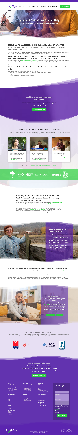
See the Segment (63, 157)
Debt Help (21, 6)
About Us (43, 6)
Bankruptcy (25, 391)
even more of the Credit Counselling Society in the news (43, 165)
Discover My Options (39, 375)
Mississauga (25, 398)
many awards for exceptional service (38, 209)
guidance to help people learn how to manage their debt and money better (43, 203)
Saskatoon (10, 411)
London (24, 401)
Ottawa (24, 395)
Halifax (39, 403)
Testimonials (10, 388)
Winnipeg (10, 415)
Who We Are (10, 385)
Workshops (40, 387)
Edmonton (10, 406)
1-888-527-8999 (65, 6)
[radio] (62, 411)
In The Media (10, 389)
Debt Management (27, 388)
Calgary (9, 408)
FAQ (39, 384)
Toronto (24, 396)
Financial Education (32, 6)
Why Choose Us (11, 384)
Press (15, 389)
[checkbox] (62, 411)
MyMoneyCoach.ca (42, 390)
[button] (69, 1)
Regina (9, 412)
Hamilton (25, 399)
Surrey (9, 399)
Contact (54, 6)
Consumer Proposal (27, 390)
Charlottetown (41, 400)
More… (46, 430)
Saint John (40, 396)
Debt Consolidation (27, 389)
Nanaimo (9, 401)
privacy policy (57, 409)
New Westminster (12, 398)
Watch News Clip (13, 159)
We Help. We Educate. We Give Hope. (14, 1)
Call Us (59, 315)
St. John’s (40, 407)
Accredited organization (35, 206)
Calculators (40, 385)
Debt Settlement (26, 387)
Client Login (66, 1)
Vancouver (10, 395)
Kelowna (9, 402)
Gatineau (25, 405)
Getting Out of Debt (27, 384)
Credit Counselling (12, 387)
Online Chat (50, 315)
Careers (9, 391)
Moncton (40, 395)
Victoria (9, 400)
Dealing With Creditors (28, 385)
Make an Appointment (39, 109)
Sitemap (40, 389)
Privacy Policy (35, 428)
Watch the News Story (40, 159)
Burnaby (9, 396)
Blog (49, 6)
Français (42, 1)
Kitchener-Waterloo (27, 400)
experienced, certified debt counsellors (30, 60)
